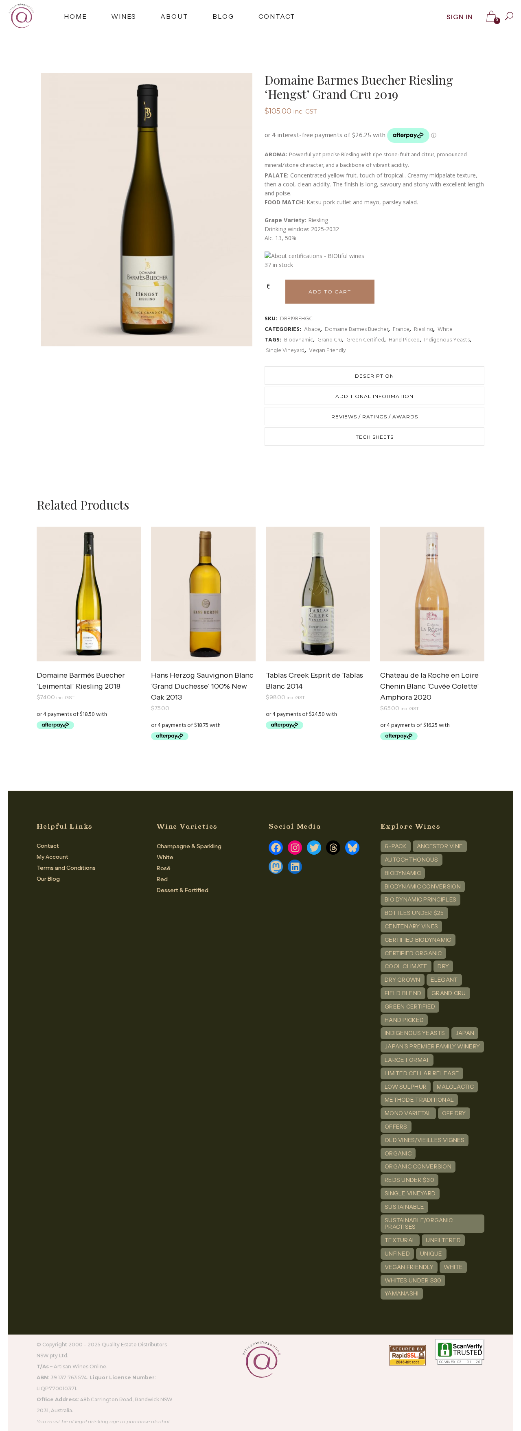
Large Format (407, 1059)
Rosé (164, 868)
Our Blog (48, 878)
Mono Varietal (408, 1113)
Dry (443, 966)
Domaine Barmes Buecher (356, 329)
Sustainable (404, 1206)
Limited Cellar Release (422, 1073)
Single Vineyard (285, 350)
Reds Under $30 (409, 1180)
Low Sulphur (406, 1086)
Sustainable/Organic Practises (419, 1224)
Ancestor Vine (440, 846)
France (401, 329)
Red (162, 879)
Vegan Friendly (327, 350)
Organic (398, 1153)
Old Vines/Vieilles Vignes (424, 1140)
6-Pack (396, 846)
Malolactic (455, 1086)
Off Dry (454, 1113)
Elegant (444, 979)
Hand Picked (404, 340)
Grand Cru (329, 340)
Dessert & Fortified (182, 890)
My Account (52, 856)
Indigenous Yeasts (447, 340)
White (445, 329)
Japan (464, 1033)
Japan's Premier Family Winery (432, 1046)
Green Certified (365, 340)
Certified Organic (413, 953)
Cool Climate (406, 966)
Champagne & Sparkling (189, 846)
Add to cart (330, 292)
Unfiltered (443, 1240)
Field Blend (403, 993)
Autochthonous (411, 859)
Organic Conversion (418, 1166)
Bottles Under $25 (414, 913)
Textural (400, 1240)
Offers (396, 1126)
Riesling (423, 329)
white (453, 1267)
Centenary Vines (411, 926)
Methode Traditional (419, 1099)
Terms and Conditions (66, 867)
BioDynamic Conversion (423, 886)
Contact (48, 845)
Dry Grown (402, 979)
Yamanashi (402, 1293)
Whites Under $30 (413, 1280)
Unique (431, 1253)
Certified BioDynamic (418, 939)
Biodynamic (298, 340)
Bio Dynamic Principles (420, 899)
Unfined (397, 1253)
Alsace (312, 329)
